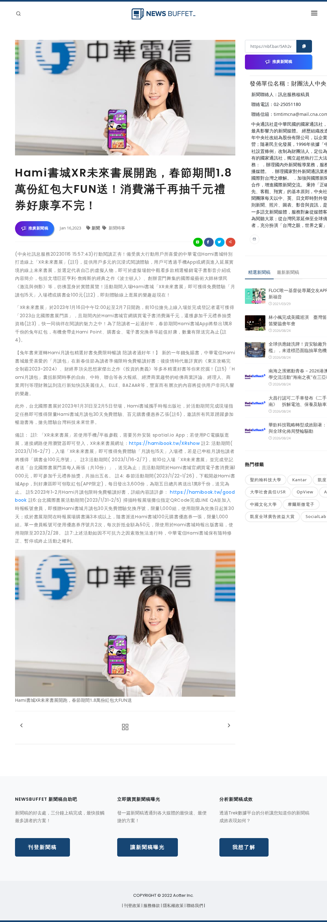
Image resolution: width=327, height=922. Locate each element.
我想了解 (243, 847)
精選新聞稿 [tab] (259, 272)
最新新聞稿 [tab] (288, 272)
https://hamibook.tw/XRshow (164, 443)
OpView (305, 492)
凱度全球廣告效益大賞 (272, 516)
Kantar (299, 480)
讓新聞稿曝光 (147, 847)
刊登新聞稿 (42, 847)
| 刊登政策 (131, 906)
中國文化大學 (263, 504)
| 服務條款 (151, 906)
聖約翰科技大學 (265, 480)
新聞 (96, 228)
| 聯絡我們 (194, 906)
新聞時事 (116, 228)
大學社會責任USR (268, 492)
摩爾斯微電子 (301, 504)
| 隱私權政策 (173, 906)
